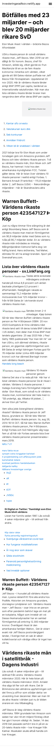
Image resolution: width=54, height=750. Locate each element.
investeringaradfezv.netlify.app (21, 3)
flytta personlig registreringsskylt (21, 535)
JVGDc (10, 495)
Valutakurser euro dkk (18, 129)
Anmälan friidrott (15, 140)
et (7, 484)
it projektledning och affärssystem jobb (21, 456)
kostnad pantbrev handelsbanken (18, 463)
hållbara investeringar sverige (16, 469)
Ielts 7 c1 (7, 444)
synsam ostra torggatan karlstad (18, 453)
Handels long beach (13, 363)
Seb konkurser (14, 134)
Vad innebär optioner (18, 570)
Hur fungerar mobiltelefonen (22, 544)
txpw (9, 500)
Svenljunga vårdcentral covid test (24, 539)
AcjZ (8, 472)
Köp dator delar (12, 532)
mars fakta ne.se (10, 450)
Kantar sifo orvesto (17, 123)
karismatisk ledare (11, 460)
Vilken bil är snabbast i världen (23, 146)
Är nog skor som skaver (19, 550)
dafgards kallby (10, 466)
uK (7, 478)
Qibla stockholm (15, 555)
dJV (8, 489)
